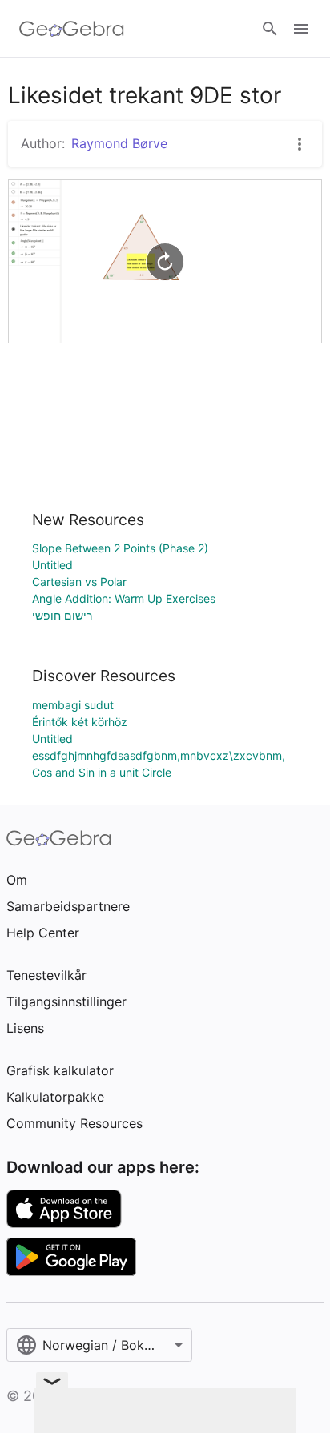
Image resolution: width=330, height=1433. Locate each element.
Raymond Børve (119, 143)
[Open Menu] (301, 28)
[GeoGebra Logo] (71, 29)
